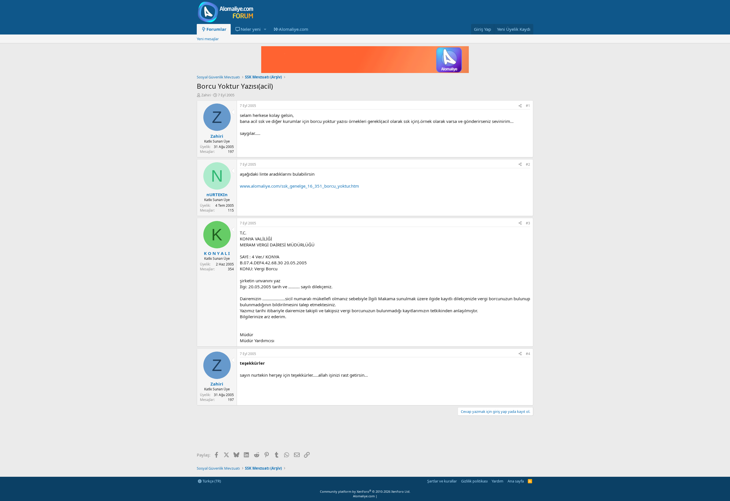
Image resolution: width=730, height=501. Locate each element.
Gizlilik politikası (474, 481)
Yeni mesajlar (208, 38)
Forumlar (216, 29)
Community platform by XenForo (365, 491)
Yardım (497, 481)
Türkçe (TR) (211, 481)
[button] (265, 29)
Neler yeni (251, 29)
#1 (528, 105)
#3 (528, 223)
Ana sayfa (516, 481)
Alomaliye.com (293, 29)
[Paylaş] (520, 106)
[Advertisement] (300, 434)
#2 (528, 164)
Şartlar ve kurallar (442, 481)
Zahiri (206, 95)
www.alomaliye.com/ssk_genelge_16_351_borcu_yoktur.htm (299, 186)
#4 (528, 353)
